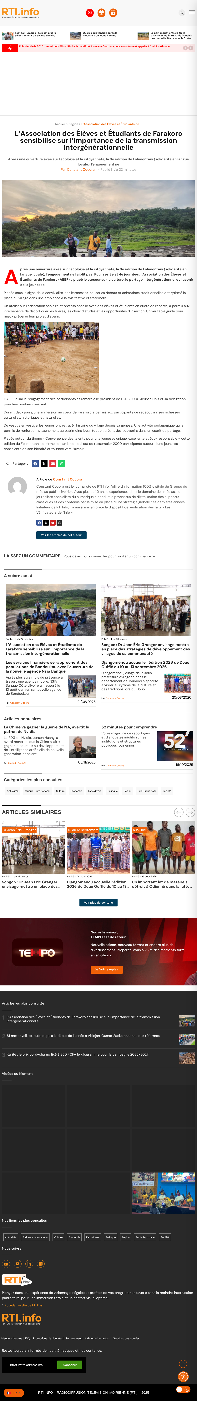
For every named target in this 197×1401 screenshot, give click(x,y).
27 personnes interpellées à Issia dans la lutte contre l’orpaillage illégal (162, 886)
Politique (113, 791)
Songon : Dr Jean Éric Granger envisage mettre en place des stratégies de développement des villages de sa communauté (145, 649)
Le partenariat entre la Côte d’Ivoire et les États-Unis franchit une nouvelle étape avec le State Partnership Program (171, 37)
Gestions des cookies (126, 1338)
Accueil (60, 124)
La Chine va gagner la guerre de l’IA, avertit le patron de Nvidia (46, 729)
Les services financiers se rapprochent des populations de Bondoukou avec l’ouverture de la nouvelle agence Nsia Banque (49, 667)
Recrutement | (74, 1338)
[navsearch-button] (182, 13)
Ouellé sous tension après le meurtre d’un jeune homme (100, 34)
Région (73, 124)
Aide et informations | (98, 1338)
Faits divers (94, 791)
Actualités (12, 791)
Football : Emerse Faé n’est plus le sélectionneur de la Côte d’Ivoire (35, 34)
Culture (60, 791)
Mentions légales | (12, 1338)
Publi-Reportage (147, 791)
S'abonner (70, 1365)
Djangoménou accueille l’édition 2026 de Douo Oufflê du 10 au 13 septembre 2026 (145, 664)
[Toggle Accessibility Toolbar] (183, 1377)
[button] (185, 48)
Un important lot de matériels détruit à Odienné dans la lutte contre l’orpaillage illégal (95, 886)
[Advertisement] (98, 86)
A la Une (74, 830)
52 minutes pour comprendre (129, 727)
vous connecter (95, 556)
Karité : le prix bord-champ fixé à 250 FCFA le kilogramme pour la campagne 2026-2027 (78, 1054)
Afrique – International (37, 791)
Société (167, 791)
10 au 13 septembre (18, 830)
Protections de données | (48, 1338)
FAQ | (28, 1338)
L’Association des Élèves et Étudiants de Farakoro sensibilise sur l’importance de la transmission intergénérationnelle (45, 649)
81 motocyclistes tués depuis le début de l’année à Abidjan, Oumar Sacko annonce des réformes (83, 1035)
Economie (76, 791)
